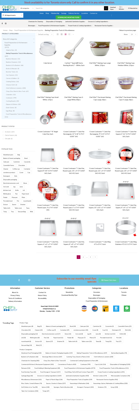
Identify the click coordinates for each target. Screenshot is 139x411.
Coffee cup (16, 169)
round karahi (27, 201)
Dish (15, 176)
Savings (63, 13)
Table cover (18, 208)
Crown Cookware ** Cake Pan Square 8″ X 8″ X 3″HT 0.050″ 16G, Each (47, 170)
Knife (17, 190)
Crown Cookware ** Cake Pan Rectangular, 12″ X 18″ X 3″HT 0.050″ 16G (73, 134)
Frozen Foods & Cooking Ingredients (79, 25)
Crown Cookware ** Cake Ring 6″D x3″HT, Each (100, 243)
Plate (23, 197)
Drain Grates (10, 107)
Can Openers (10, 75)
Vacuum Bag (22, 211)
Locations (84, 13)
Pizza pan (15, 197)
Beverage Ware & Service (52, 357)
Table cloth (6, 208)
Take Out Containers (29, 391)
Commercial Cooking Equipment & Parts (84, 360)
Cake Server (48, 63)
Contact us (93, 13)
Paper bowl (25, 194)
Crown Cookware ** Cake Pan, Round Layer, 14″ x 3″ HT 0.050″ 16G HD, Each (74, 170)
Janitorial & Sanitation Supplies (75, 21)
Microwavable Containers (120, 376)
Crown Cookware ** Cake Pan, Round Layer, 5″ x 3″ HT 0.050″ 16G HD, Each (73, 207)
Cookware (9, 98)
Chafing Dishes (11, 81)
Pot (18, 201)
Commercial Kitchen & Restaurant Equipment (37, 364)
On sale (8, 138)
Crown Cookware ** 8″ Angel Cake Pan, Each (48, 133)
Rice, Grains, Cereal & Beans (31, 383)
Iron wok (6, 187)
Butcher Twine (10, 72)
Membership (55, 13)
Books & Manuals (11, 68)
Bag (19, 155)
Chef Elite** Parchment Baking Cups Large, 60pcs (100, 98)
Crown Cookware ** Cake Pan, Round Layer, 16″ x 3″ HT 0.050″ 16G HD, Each (100, 170)
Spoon (14, 204)
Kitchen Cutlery (100, 376)
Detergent (6, 176)
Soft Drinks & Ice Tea (29, 387)
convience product (9, 172)
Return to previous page (127, 30)
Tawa (27, 208)
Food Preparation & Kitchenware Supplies (51, 25)
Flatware (25, 368)
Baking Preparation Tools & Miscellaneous (19, 53)
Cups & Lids (100, 364)
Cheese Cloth (10, 85)
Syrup (114, 387)
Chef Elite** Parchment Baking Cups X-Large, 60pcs (126, 98)
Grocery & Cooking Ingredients (98, 21)
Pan (16, 194)
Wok (31, 211)
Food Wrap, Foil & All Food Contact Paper (79, 372)
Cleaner (5, 169)
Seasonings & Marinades (79, 383)
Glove (25, 183)
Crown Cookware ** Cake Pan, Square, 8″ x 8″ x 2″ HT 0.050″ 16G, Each (73, 244)
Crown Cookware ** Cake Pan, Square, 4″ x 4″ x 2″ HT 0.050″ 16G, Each (126, 207)
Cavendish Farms (8, 165)
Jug (14, 187)
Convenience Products (67, 364)
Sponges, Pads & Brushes (63, 387)
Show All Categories (10, 39)
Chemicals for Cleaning (35, 21)
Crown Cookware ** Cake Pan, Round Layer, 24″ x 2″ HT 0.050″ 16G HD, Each (126, 170)
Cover (21, 172)
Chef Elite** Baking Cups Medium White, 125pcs (126, 64)
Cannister (16, 162)
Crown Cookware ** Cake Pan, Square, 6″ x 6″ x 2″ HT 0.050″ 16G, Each (47, 244)
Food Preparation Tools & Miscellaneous (19, 114)
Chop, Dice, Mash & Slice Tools (15, 91)
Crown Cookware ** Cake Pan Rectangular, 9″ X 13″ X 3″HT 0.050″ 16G (99, 134)
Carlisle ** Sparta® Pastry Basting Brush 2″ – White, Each (73, 64)
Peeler (5, 197)
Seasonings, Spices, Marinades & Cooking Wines (110, 383)
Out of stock (11, 135)
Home (42, 13)
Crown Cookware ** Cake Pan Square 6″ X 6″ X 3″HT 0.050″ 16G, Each (125, 134)
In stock (9, 132)
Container (27, 169)
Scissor (5, 204)
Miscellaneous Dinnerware (31, 379)
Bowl (26, 158)
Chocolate (21, 165)
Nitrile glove (7, 194)
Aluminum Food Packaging (31, 353)
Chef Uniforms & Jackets (14, 88)
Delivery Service (73, 13)
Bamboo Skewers (11, 59)
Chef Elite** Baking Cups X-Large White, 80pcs (73, 98)
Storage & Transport (85, 387)
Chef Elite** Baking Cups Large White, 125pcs (100, 64)
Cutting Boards (11, 101)
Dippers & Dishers (12, 104)
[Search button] (106, 8)
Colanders (9, 94)
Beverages (31, 25)
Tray (12, 211)
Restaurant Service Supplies (104, 25)
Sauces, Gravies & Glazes (56, 383)
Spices (45, 387)
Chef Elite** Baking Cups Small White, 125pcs (48, 98)
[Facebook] (2, 23)
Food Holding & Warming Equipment (47, 368)
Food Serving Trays (28, 372)
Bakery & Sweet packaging (11, 158)
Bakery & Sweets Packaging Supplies (59, 353)
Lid (24, 190)
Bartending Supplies (119, 353)
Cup (28, 172)
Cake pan (6, 162)
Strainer (22, 204)
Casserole (27, 162)
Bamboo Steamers (12, 62)
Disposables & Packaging (54, 21)
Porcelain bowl (8, 201)
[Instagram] (5, 23)
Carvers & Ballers (11, 78)
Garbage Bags (27, 376)
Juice (21, 187)
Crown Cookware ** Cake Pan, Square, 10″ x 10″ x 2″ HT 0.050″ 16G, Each (100, 207)
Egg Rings (9, 111)
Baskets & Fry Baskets (13, 65)
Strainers (102, 387)
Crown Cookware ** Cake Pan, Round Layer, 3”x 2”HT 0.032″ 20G (47, 207)
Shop (47, 13)
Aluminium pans (8, 155)
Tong (5, 211)
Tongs (45, 391)
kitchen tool (7, 190)
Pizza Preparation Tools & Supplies (79, 379)
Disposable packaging (10, 179)
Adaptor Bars (10, 50)
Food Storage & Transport (50, 372)
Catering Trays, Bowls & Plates (78, 357)
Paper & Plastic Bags (54, 379)
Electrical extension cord (11, 183)
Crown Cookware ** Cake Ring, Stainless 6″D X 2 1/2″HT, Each (126, 243)
